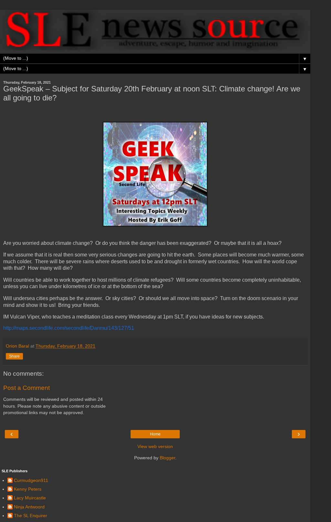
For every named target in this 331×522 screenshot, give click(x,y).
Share (14, 356)
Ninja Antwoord (29, 506)
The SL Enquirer (30, 515)
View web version (155, 446)
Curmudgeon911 (31, 480)
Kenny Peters (27, 489)
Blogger (167, 457)
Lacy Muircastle (30, 497)
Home (155, 434)
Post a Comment (26, 387)
